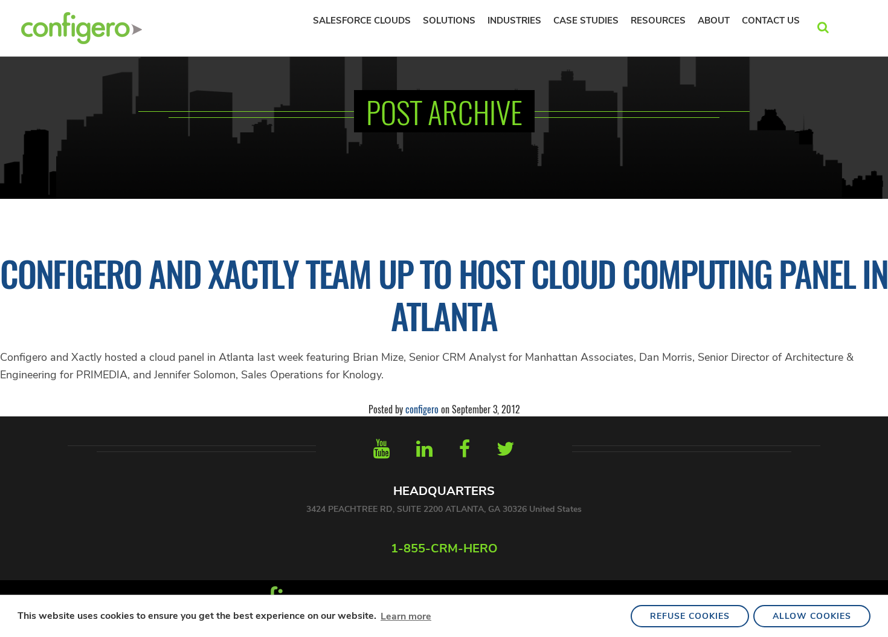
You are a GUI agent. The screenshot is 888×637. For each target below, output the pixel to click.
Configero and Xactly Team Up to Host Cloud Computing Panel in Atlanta (444, 294)
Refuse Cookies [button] (690, 616)
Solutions (449, 21)
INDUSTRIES (514, 21)
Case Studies (586, 21)
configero (422, 409)
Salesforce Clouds (362, 21)
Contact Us (771, 21)
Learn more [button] (406, 616)
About (714, 21)
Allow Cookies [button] (812, 616)
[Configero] (81, 26)
